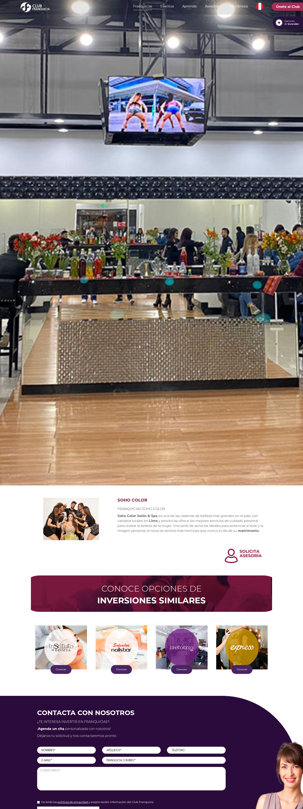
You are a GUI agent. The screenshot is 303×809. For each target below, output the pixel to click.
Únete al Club (288, 7)
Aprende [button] (189, 6)
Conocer (61, 669)
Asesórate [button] (213, 6)
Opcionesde (291, 22)
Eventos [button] (167, 6)
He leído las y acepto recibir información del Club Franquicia (97, 802)
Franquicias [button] (142, 6)
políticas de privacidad (73, 802)
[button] (259, 6)
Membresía (238, 6)
